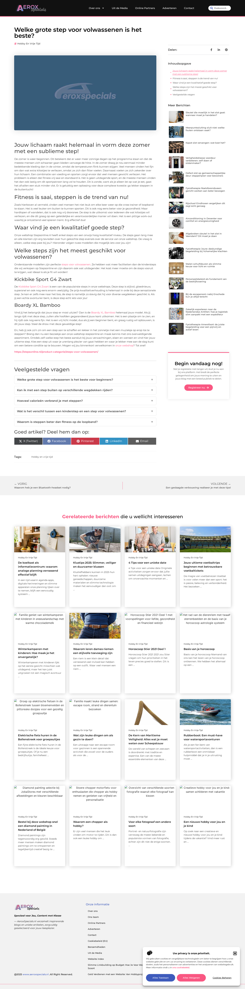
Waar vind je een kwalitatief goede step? (195, 82)
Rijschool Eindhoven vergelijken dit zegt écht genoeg (205, 204)
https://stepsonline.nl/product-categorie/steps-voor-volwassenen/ (56, 351)
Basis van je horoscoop (199, 649)
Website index (96, 959)
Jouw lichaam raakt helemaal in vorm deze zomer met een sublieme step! (199, 72)
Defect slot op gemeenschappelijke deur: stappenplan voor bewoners (205, 174)
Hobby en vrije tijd (28, 43)
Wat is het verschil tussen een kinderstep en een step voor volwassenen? (85, 411)
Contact (189, 8)
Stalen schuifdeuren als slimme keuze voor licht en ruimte (203, 265)
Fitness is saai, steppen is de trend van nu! (195, 78)
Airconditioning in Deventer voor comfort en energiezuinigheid (204, 219)
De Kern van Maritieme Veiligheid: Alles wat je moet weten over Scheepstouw (148, 739)
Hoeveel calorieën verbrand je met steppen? (85, 400)
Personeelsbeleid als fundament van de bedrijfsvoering (206, 280)
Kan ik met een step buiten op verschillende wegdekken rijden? (85, 390)
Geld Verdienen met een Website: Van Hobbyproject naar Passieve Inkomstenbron (134, 974)
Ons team (93, 917)
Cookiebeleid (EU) (98, 941)
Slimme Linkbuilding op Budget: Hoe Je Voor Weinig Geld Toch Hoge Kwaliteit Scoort (132, 967)
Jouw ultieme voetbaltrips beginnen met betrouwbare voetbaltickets (203, 566)
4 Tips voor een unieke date (147, 562)
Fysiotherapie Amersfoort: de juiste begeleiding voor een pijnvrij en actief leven (205, 327)
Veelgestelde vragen (184, 94)
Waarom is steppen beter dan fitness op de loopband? (85, 422)
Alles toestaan (160, 978)
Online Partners (145, 8)
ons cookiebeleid (180, 967)
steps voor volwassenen (76, 264)
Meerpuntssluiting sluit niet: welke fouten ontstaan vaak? (205, 129)
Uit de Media (120, 8)
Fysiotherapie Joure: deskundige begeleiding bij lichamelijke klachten (206, 250)
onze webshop (124, 345)
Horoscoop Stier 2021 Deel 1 (147, 649)
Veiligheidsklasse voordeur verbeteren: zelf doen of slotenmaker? (201, 160)
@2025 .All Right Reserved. (43, 974)
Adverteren (169, 8)
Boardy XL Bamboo (103, 312)
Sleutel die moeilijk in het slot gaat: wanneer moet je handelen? (205, 113)
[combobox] (219, 8)
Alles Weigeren (191, 978)
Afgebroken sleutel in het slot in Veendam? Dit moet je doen (204, 235)
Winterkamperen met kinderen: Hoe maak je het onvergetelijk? (36, 653)
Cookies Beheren (222, 978)
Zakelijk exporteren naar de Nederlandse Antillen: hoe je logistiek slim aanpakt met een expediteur (207, 312)
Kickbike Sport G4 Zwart (33, 286)
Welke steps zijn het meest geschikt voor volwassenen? (195, 89)
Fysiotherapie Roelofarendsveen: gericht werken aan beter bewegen (205, 189)
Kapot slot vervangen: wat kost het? (205, 142)
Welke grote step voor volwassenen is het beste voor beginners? (85, 379)
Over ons (94, 8)
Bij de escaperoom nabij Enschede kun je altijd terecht (205, 295)
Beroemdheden (96, 947)
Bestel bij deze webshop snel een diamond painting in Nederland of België (38, 825)
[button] (235, 953)
